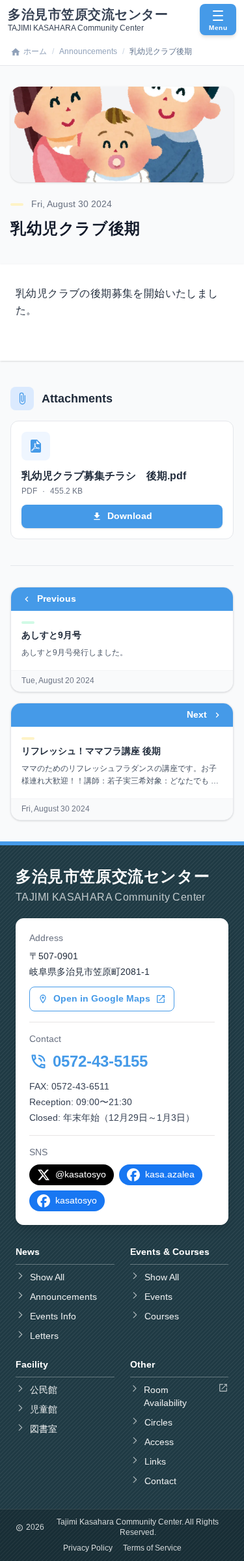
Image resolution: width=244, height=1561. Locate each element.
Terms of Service (152, 1548)
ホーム (35, 51)
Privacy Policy (88, 1548)
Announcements (88, 51)
